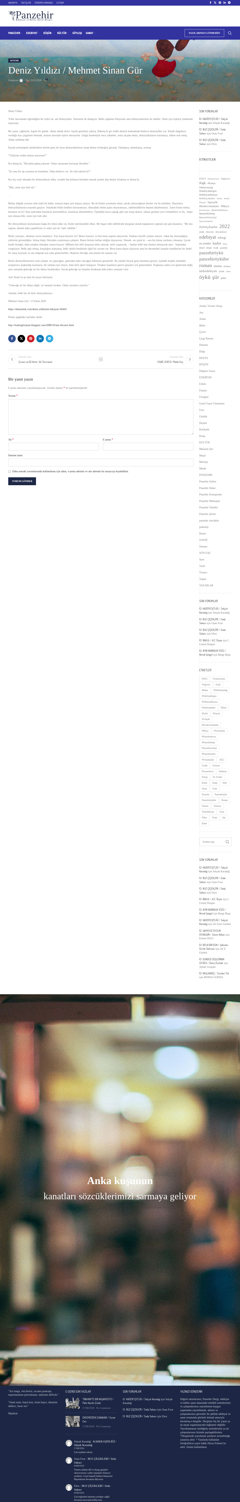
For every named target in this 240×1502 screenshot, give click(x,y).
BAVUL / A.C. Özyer (212, 640)
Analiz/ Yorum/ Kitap (210, 306)
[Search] (230, 33)
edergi (222, 237)
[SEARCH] (227, 842)
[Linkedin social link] (224, 2)
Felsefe (203, 390)
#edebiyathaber (207, 198)
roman (205, 265)
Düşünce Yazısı (207, 371)
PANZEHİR (205, 475)
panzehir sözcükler (209, 520)
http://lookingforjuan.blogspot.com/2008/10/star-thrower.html (41, 325)
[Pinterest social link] (220, 2)
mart (202, 247)
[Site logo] (30, 15)
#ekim (219, 198)
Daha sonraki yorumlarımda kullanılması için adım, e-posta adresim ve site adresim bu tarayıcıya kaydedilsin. (70, 471)
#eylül (226, 198)
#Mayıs (225, 206)
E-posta (108, 439)
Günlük (203, 416)
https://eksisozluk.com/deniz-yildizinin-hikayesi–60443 (37, 309)
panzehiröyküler (214, 259)
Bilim (202, 325)
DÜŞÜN (203, 364)
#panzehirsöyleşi (208, 217)
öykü (205, 277)
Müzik (202, 468)
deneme (210, 231)
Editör (202, 384)
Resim (202, 533)
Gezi (201, 410)
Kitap (202, 436)
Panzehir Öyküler (208, 507)
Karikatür (204, 429)
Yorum (13, 395)
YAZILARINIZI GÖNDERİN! (204, 33)
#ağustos (225, 178)
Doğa (202, 351)
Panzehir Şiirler (207, 514)
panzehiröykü (211, 252)
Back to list (100, 359)
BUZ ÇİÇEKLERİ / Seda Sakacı (141, 1409)
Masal (202, 455)
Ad (11, 439)
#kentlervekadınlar (209, 206)
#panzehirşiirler (206, 221)
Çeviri (202, 332)
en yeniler (205, 243)
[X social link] (215, 2)
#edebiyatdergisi (208, 191)
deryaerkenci (221, 232)
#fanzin (202, 202)
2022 (224, 226)
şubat (223, 277)
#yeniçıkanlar (208, 227)
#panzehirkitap (207, 213)
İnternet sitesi (15, 455)
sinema (218, 266)
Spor (201, 559)
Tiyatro (203, 572)
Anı (201, 312)
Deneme (14, 60)
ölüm (228, 271)
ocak (215, 247)
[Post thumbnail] (73, 1403)
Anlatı (202, 319)
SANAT (203, 540)
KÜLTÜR (204, 442)
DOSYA (203, 358)
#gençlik (213, 202)
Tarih (202, 566)
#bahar (212, 183)
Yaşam (202, 579)
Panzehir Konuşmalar (210, 494)
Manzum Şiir (206, 449)
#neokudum (204, 210)
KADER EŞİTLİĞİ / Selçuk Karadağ (143, 1399)
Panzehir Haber (207, 488)
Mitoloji (203, 462)
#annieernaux (213, 179)
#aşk (202, 183)
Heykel (203, 423)
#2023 (202, 178)
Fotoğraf (203, 397)
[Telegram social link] (229, 2)
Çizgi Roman (206, 338)
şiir (215, 277)
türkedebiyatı (208, 271)
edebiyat (207, 237)
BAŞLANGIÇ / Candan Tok (216, 973)
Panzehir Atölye (207, 481)
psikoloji (203, 527)
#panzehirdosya (220, 210)
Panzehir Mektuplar (209, 501)
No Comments (103, 1408)
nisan (209, 247)
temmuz (227, 266)
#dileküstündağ (206, 187)
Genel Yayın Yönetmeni (211, 403)
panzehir (223, 248)
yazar (221, 271)
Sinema (203, 546)
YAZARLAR (206, 585)
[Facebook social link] (210, 2)
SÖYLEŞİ (204, 553)
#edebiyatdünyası (208, 194)
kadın (217, 243)
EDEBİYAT (205, 377)
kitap (225, 244)
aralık (201, 232)
